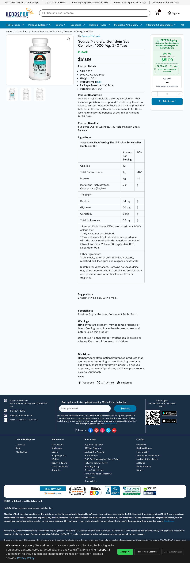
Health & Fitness (144, 448)
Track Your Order (60, 466)
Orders (55, 452)
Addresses (57, 448)
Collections (22, 31)
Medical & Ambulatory (147, 459)
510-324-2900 (17, 410)
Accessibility (91, 481)
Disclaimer (90, 477)
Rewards (56, 470)
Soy (99, 81)
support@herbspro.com (21, 415)
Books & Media (143, 466)
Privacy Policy (91, 455)
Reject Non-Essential (147, 552)
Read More (169, 521)
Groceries (141, 444)
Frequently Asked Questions (98, 473)
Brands (139, 470)
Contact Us (21, 452)
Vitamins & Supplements (148, 455)
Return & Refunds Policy (96, 463)
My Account (57, 444)
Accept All (125, 552)
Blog (18, 448)
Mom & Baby (142, 452)
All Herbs (140, 463)
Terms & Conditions (94, 470)
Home (9, 31)
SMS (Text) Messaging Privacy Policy (102, 459)
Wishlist (55, 459)
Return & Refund (59, 463)
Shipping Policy (92, 466)
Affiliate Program (93, 448)
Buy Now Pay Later (94, 444)
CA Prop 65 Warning (94, 452)
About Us (20, 444)
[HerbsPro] (20, 13)
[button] (157, 13)
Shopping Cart (58, 455)
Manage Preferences (173, 552)
